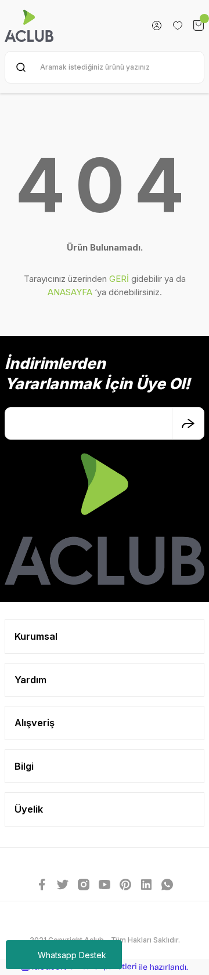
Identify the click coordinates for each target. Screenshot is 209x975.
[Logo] (29, 25)
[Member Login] (157, 25)
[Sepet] (198, 25)
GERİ (119, 278)
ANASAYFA (70, 292)
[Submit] (188, 423)
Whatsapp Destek (72, 955)
